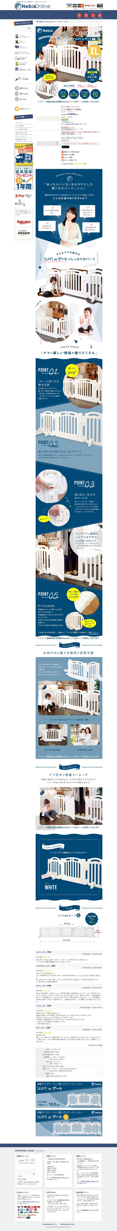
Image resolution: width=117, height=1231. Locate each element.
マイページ (19, 122)
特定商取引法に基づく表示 (67, 1224)
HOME (40, 21)
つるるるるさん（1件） (43, 965)
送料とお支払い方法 (21, 133)
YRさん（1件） (40, 1027)
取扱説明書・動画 (21, 139)
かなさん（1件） (41, 952)
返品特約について (87, 1210)
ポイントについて (21, 136)
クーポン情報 (19, 126)
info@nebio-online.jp (63, 1200)
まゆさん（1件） (41, 985)
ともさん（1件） (41, 1005)
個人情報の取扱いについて (49, 1224)
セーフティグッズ (49, 21)
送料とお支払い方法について (61, 1177)
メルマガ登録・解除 (21, 129)
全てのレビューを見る (95, 1045)
